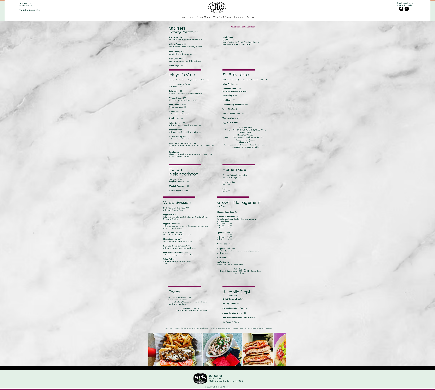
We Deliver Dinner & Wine (29, 10)
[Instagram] (407, 9)
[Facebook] (401, 9)
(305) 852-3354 (25, 3)
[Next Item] (282, 352)
